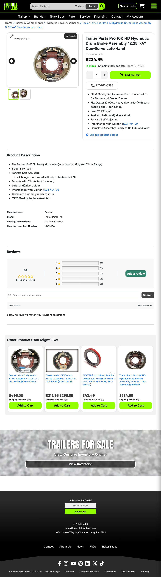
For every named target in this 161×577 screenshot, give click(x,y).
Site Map (145, 571)
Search (148, 295)
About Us (65, 546)
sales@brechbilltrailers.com (80, 528)
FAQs (92, 546)
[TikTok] (102, 563)
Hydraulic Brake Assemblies (62, 23)
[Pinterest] (81, 563)
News (80, 546)
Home (9, 23)
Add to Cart (133, 75)
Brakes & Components (29, 23)
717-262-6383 (104, 85)
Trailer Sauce (109, 546)
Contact (49, 546)
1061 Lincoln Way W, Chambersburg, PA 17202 (80, 532)
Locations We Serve (89, 571)
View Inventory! (80, 464)
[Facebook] (59, 563)
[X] (95, 563)
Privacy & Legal (52, 571)
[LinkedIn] (88, 563)
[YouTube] (73, 563)
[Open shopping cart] (144, 6)
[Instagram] (66, 563)
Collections (110, 571)
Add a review (136, 273)
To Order (69, 571)
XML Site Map (128, 571)
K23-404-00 (130, 123)
